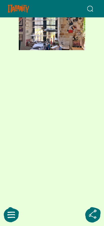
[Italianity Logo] (25, 8)
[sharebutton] (93, 215)
